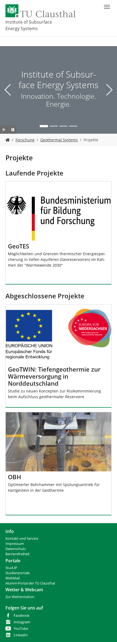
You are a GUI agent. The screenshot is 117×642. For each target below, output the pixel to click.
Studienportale (17, 573)
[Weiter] (109, 90)
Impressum (14, 543)
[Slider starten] (4, 130)
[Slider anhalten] (13, 130)
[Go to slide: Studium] (63, 126)
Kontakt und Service (21, 538)
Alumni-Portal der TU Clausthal (30, 583)
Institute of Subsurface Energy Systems (28, 25)
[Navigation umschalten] (107, 6)
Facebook (21, 615)
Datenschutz (15, 549)
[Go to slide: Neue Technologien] (54, 126)
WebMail (12, 578)
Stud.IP (11, 568)
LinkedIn (21, 635)
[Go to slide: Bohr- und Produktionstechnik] (73, 126)
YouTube (21, 628)
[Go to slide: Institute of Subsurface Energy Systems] (44, 126)
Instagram (22, 622)
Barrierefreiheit (17, 554)
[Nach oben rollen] (106, 631)
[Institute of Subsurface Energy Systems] (7, 139)
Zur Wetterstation (19, 597)
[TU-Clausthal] (40, 10)
